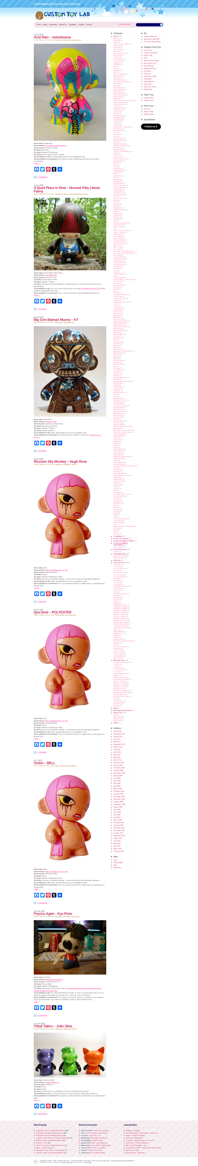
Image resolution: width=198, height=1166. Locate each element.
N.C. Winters (117, 370)
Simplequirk (117, 454)
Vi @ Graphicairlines (120, 519)
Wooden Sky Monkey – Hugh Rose (60, 461)
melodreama (76, 40)
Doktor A (116, 155)
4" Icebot (116, 672)
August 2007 (117, 838)
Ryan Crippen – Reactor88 (122, 430)
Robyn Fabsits (118, 424)
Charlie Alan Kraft (119, 104)
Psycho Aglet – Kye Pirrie (53, 914)
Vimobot (116, 705)
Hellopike (116, 217)
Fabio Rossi (117, 181)
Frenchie (116, 204)
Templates (72, 24)
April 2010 (116, 757)
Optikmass (116, 389)
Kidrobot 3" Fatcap (119, 687)
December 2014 (119, 734)
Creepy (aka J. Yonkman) (121, 127)
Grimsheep (117, 213)
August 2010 (117, 747)
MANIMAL (116, 317)
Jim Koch (116, 245)
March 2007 (117, 849)
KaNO (115, 272)
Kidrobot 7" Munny (61, 194)
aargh (115, 42)
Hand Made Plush (119, 554)
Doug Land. (117, 157)
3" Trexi (116, 666)
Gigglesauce (117, 208)
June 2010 (117, 752)
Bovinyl (115, 85)
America (116, 551)
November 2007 (119, 830)
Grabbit (115, 601)
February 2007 (118, 851)
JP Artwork (116, 268)
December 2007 (119, 828)
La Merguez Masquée (120, 294)
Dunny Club (148, 55)
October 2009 (118, 770)
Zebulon (116, 534)
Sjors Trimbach (118, 458)
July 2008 (116, 809)
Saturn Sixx (117, 439)
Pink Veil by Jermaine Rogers (123, 641)
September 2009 (119, 773)
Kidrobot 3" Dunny (119, 685)
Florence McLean (119, 198)
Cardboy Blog (149, 98)
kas (114, 276)
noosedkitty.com (51, 275)
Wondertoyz (148, 89)
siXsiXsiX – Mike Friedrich (121, 456)
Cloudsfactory (118, 117)
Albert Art (116, 51)
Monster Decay (118, 360)
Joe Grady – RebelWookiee (122, 251)
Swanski (116, 483)
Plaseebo (116, 643)
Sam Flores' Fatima (119, 646)
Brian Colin (117, 91)
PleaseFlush (117, 398)
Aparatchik (117, 63)
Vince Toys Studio (150, 76)
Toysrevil (116, 507)
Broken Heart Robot (120, 677)
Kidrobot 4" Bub (118, 689)
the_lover (116, 500)
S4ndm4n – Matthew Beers (122, 432)
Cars (115, 715)
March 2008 (117, 820)
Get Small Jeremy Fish (120, 679)
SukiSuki (116, 477)
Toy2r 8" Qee (117, 654)
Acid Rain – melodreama (52, 37)
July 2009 (116, 778)
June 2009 (117, 781)
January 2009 (118, 794)
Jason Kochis (117, 238)
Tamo (115, 698)
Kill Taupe (116, 287)
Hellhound (116, 603)
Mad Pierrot (117, 313)
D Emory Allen (118, 130)
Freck (115, 202)
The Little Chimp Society (152, 41)
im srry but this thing (97, 1153)
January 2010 (118, 765)
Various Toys (118, 713)
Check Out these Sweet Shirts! (97, 1133)
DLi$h (115, 153)
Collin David (117, 121)
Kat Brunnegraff (118, 277)
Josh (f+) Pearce (119, 264)
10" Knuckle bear (119, 568)
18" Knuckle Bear (119, 577)
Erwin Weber (117, 176)
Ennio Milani (117, 172)
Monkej (115, 358)
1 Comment (41, 309)
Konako (116, 289)
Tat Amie (116, 488)
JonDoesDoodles (119, 259)
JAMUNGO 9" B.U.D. (120, 605)
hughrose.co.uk (50, 421)
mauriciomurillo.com (52, 1082)
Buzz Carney (117, 588)
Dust (115, 164)
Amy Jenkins (117, 55)
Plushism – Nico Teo (120, 400)
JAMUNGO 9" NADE (120, 607)
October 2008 (118, 802)
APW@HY (116, 65)
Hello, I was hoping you (99, 1143)
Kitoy (145, 58)
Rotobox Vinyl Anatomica (121, 426)
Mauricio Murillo (118, 334)
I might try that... (98, 1140)
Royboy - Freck (41, 1143)
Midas (115, 347)
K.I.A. (115, 270)
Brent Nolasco (118, 87)
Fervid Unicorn (118, 193)
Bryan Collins (117, 97)
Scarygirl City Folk (119, 694)
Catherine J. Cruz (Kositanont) (123, 100)
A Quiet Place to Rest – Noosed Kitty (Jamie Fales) (67, 189)
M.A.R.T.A (116, 311)
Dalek (115, 592)
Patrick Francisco (119, 392)
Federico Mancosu (119, 187)
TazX (115, 490)
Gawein (116, 206)
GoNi (115, 211)
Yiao (115, 532)
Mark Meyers (117, 328)
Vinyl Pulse (148, 84)
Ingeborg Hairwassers (120, 223)
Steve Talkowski (118, 473)
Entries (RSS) (125, 24)
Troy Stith (116, 511)
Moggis (115, 357)
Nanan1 (116, 372)
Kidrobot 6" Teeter (119, 614)
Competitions (118, 536)
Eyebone (116, 179)
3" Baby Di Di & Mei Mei (121, 662)
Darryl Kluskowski (119, 140)
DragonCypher (118, 161)
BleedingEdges (118, 80)
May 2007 (116, 843)
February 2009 (118, 791)
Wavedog (116, 528)
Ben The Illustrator (119, 74)
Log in (115, 860)
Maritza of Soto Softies (121, 326)
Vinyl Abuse (148, 79)
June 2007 (117, 841)
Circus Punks (117, 590)
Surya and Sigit (118, 481)
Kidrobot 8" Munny (70, 1029)
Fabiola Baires (118, 183)
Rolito (115, 644)
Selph (115, 445)
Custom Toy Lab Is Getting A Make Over (50, 1145)
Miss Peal (116, 355)
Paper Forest (148, 100)
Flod (114, 196)
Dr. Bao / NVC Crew (120, 159)
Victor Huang (117, 520)
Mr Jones (116, 362)
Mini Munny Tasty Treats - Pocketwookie (50, 1150)
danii (115, 136)
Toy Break (147, 71)
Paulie (115, 394)
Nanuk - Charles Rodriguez (135, 1135)
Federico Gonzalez (119, 185)
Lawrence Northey (119, 298)
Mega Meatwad (118, 631)
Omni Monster (149, 66)
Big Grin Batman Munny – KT (56, 320)
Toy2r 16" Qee (118, 650)
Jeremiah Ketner (119, 242)
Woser (115, 530)
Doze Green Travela (120, 594)
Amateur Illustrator (150, 36)
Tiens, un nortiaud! (99, 1148)
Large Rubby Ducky (120, 626)
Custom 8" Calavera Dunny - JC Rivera (140, 1140)
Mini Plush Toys (118, 558)
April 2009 (116, 786)
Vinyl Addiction (149, 81)
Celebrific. (88, 1162)
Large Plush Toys (119, 556)
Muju (115, 366)
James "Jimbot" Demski (121, 230)
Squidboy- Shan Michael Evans (124, 466)
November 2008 (119, 799)
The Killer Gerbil (118, 496)
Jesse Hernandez (119, 243)
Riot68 (115, 419)
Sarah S (116, 438)
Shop (115, 708)
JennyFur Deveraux (120, 240)
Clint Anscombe (118, 115)
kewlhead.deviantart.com (54, 979)
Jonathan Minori (118, 257)
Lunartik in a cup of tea (121, 628)
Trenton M (116, 509)
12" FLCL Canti (118, 575)
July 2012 (116, 739)
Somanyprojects (118, 462)
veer (114, 517)
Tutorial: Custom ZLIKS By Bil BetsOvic (50, 1153)
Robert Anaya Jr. (119, 421)
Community (53, 24)
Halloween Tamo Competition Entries (49, 1140)
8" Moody (116, 584)
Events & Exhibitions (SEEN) (123, 541)
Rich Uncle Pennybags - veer (136, 1145)
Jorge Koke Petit (119, 262)
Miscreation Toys (150, 63)
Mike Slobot (117, 349)
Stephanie (116, 471)
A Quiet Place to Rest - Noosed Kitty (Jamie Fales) (143, 1148)
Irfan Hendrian (118, 225)
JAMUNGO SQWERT (120, 609)
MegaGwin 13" (118, 633)
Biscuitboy (116, 78)
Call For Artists (118, 547)
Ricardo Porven (118, 409)
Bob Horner (117, 83)
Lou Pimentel (117, 308)
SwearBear (117, 648)
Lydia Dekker (117, 309)
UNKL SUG (117, 658)
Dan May (116, 134)
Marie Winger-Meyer (120, 323)
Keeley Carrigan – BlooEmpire (123, 279)
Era (114, 174)
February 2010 (118, 762)
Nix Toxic (116, 379)
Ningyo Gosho (118, 639)
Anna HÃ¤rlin (117, 61)
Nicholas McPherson (120, 377)
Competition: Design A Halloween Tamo (49, 1133)
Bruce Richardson (119, 95)
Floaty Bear (117, 597)
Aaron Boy (117, 46)
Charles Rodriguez (119, 102)
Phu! (115, 396)
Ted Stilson (117, 492)
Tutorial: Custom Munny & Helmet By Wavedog (52, 1138)
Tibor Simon (117, 503)
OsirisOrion (117, 390)
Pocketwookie (118, 402)
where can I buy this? (101, 1130)
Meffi (115, 340)
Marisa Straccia (118, 324)
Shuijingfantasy (118, 449)
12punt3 (116, 38)
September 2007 (119, 835)
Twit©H (115, 513)
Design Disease (67, 1162)
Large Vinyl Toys (119, 562)
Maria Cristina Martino (120, 321)
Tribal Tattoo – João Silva (53, 1026)
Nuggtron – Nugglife (133, 1130)
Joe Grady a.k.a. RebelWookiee (124, 253)
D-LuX (115, 132)
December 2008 (119, 796)
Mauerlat (116, 332)
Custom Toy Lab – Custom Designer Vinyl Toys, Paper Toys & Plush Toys (62, 14)
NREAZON (117, 383)
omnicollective (118, 387)
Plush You (147, 109)
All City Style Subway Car (121, 586)
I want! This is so (94, 1135)
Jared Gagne (117, 236)
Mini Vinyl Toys (118, 660)
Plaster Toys (117, 718)
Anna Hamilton (118, 59)
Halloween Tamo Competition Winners (49, 1135)
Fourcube (116, 599)
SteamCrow (117, 470)
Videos (115, 723)
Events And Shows (120, 549)
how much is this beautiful (101, 1145)
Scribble (116, 443)
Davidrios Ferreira (119, 144)
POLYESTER (59, 615)
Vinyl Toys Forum (150, 87)
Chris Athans (117, 110)
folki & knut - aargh (132, 1150)
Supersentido (117, 479)
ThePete (116, 498)
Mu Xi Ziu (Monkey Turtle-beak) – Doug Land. (142, 1133)
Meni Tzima (117, 343)
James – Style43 (119, 232)
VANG (115, 515)
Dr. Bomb (116, 595)
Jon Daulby (117, 255)
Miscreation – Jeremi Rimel (122, 351)
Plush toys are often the (99, 1138)
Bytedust (116, 98)
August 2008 (117, 807)
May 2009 (116, 783)
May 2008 (116, 815)
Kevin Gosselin (118, 285)
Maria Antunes (118, 319)
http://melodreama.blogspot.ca (56, 145)
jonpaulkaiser (117, 260)
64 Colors (116, 40)
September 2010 (119, 744)
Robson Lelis (117, 422)
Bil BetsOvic (117, 76)
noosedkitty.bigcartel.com (90, 288)
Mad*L (115, 629)
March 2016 (117, 731)
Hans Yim (116, 215)
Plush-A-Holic (149, 111)
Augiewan (116, 70)
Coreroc (116, 123)
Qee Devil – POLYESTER (52, 612)
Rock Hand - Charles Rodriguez (137, 1143)
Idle (114, 221)
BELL (57, 765)
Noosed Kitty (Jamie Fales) (78, 194)
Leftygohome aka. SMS (121, 302)
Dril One (116, 162)
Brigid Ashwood (118, 93)
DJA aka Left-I (118, 149)
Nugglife (116, 385)
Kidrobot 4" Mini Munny (63, 40)
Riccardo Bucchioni (119, 411)
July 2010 (116, 749)
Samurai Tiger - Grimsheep (135, 1153)
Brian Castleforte (119, 89)
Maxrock (116, 336)
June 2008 (117, 812)
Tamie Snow (117, 485)
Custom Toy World (150, 53)
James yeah (117, 234)
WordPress (117, 867)
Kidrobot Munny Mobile (121, 624)
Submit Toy (63, 24)
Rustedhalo (117, 428)
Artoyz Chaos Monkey (120, 673)
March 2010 (117, 760)
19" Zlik (115, 579)
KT (73, 322)
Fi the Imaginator (119, 194)
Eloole (115, 166)
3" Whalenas (117, 668)
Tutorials (81, 24)
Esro (115, 178)
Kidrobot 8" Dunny (119, 618)
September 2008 (119, 804)
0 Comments (42, 177)
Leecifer (116, 300)
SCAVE (115, 441)
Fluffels (115, 200)
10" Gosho (117, 564)
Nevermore (117, 373)
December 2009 (119, 768)
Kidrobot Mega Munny (120, 622)
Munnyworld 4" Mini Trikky (122, 692)
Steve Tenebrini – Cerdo (121, 475)
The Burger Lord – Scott (121, 494)
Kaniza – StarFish (119, 681)
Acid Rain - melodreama (134, 1138)
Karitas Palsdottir (119, 274)
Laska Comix (117, 296)
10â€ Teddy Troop (119, 572)
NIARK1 (116, 375)
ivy (114, 228)
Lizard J (116, 306)
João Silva (59, 1029)
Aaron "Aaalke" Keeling (121, 44)
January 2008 (118, 825)
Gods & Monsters (119, 210)
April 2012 (116, 742)
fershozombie (117, 191)
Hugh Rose (59, 464)
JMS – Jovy (117, 247)
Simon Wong (117, 453)
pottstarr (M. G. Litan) (120, 405)
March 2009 (117, 789)
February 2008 (118, 822)
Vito (114, 524)
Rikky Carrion (117, 415)
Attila (115, 68)
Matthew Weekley (119, 330)
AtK (114, 66)
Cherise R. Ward (118, 108)
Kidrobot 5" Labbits (119, 612)
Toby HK (116, 700)
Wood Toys (117, 720)
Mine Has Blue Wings (151, 60)
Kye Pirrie (75, 916)
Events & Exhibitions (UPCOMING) (120, 544)
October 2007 (118, 833)
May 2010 (116, 755)
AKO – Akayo (117, 49)
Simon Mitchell (118, 451)
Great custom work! (95, 1150)
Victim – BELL (44, 763)
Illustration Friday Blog (151, 39)
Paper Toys (117, 716)
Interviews (117, 560)
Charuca (116, 106)
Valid (117, 862)
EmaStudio (117, 168)
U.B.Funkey (117, 704)
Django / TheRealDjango (121, 151)
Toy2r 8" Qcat (118, 652)
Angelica (116, 57)
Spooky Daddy (118, 464)
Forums (89, 24)
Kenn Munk (117, 281)
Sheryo (115, 447)
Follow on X (151, 126)
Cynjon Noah (117, 129)
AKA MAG (116, 48)
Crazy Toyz (148, 50)
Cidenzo (116, 113)
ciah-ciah (116, 112)
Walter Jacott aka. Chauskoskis (123, 526)
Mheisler (116, 345)
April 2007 (116, 846)
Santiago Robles (119, 434)
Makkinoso (117, 315)
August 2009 (117, 775)
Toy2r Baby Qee (70, 615)
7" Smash (116, 582)
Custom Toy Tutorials (121, 538)
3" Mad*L (116, 664)
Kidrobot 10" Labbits (120, 611)
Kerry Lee (116, 283)
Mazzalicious (117, 338)
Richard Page (118, 413)
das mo (115, 142)
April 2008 (116, 817)
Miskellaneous (118, 353)
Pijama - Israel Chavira (44, 1148)
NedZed (116, 635)
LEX (114, 304)
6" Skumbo (117, 580)
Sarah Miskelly (118, 436)
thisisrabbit (117, 502)
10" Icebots (117, 566)
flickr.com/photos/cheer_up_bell (56, 570)
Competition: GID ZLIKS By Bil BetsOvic (50, 1130)
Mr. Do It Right (118, 364)
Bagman (116, 675)
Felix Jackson (117, 189)
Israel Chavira (118, 227)
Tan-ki (115, 486)
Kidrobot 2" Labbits (119, 683)
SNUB (115, 460)
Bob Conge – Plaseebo (121, 81)
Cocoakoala (117, 119)
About (45, 24)
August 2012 (117, 736)
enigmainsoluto (118, 170)
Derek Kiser (117, 147)
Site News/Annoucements (122, 710)
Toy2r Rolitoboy (118, 656)
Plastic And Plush (150, 68)
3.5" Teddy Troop (119, 670)
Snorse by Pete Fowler (121, 696)
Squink (115, 468)
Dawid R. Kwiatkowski (120, 146)
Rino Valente (117, 417)
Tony (115, 505)
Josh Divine (117, 266)
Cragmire (116, 125)
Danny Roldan (118, 138)
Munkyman (117, 368)
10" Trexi (116, 570)
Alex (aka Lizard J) (119, 53)
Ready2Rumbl (118, 407)
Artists (115, 36)
